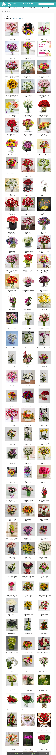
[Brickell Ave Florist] (10, 4)
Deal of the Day (7, 7)
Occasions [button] (18, 7)
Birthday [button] (23, 7)
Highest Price (15, 18)
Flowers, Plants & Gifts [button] (41, 7)
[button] (53, 750)
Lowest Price (21, 18)
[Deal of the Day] (44, 48)
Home (3, 11)
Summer (13, 7)
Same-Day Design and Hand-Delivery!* (9, 0)
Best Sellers (9, 18)
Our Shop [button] (48, 7)
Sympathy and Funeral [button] (31, 7)
